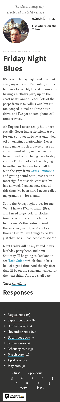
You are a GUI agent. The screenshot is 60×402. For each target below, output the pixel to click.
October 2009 (17, 326)
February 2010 (18, 349)
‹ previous (35, 373)
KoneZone (19, 283)
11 (27, 383)
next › (24, 388)
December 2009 (19, 337)
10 (15, 383)
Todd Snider (17, 260)
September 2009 (19, 320)
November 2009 (19, 331)
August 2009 (16, 314)
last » (40, 388)
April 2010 (15, 360)
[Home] (16, 31)
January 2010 (17, 343)
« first (16, 373)
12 (37, 383)
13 (49, 383)
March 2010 (16, 354)
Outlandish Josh (43, 19)
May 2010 (14, 366)
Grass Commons (42, 171)
